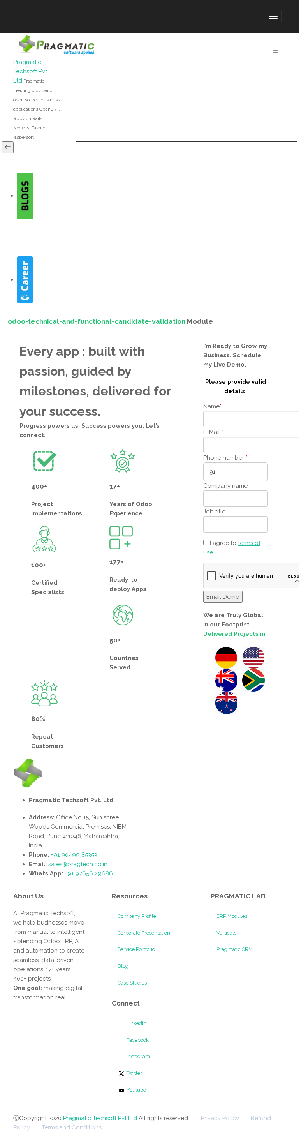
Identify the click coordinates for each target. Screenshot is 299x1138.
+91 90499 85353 (73, 854)
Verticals (226, 933)
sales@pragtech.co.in (77, 864)
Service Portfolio (136, 949)
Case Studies (132, 983)
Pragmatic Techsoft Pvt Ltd (101, 1118)
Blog (123, 966)
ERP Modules (231, 916)
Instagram (137, 1056)
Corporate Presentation (144, 933)
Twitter (133, 1073)
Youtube (135, 1090)
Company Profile (137, 916)
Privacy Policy (220, 1118)
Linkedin (135, 1023)
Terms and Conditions (72, 1127)
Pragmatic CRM (234, 949)
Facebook (137, 1040)
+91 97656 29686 (89, 873)
